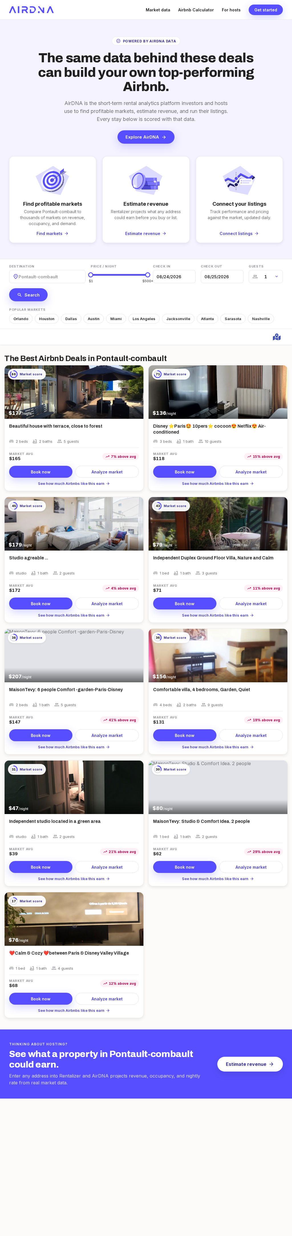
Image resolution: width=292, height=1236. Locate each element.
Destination (21, 266)
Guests (256, 266)
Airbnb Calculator (196, 9)
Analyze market (107, 471)
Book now (40, 471)
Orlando (20, 318)
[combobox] (19, 276)
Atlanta (207, 318)
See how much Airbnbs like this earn (74, 483)
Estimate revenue (250, 1064)
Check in (161, 266)
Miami (116, 318)
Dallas (71, 318)
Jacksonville (178, 318)
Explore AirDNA (146, 137)
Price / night (104, 266)
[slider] (90, 274)
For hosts (231, 9)
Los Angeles (144, 318)
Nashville (261, 318)
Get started (265, 9)
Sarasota (233, 318)
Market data (158, 9)
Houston (46, 318)
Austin (94, 318)
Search (28, 295)
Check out (211, 266)
